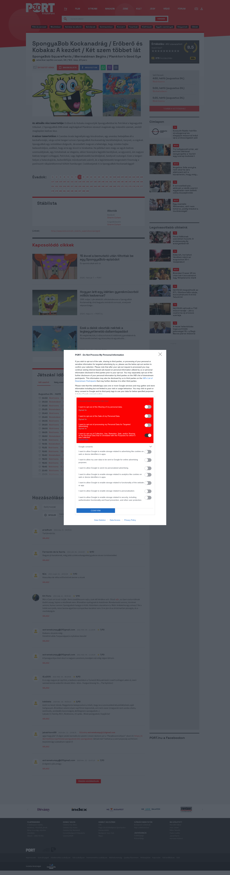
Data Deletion (100, 520)
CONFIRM (96, 511)
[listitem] (115, 401)
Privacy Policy (130, 520)
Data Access (115, 520)
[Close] (161, 355)
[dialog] (115, 437)
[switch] (148, 407)
